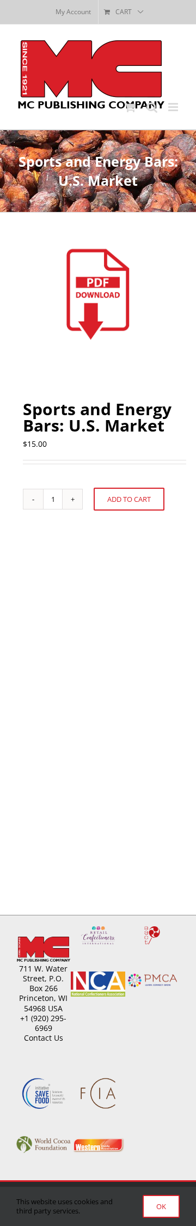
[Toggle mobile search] (151, 107)
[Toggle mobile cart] (130, 107)
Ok (161, 1206)
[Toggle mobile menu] (174, 107)
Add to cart (129, 499)
